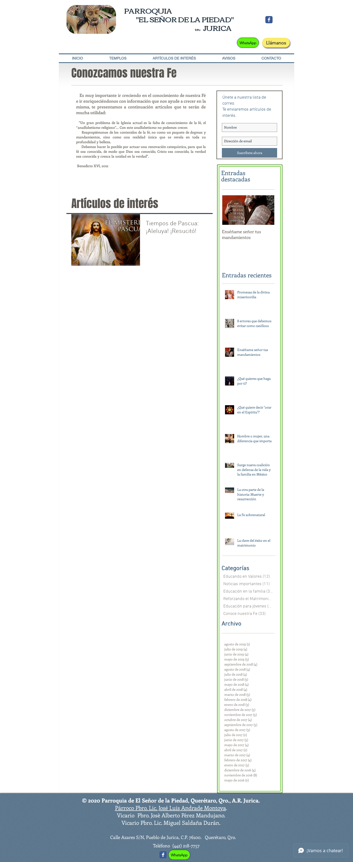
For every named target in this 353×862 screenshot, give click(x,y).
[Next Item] (267, 210)
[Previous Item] (229, 210)
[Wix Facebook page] (269, 19)
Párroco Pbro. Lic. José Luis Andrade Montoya (170, 807)
